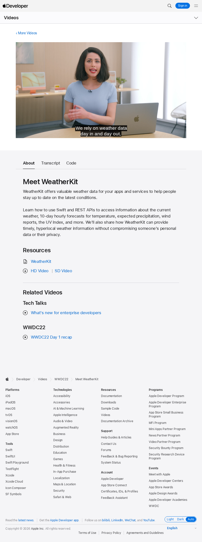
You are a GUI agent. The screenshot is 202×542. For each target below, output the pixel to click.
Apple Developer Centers (166, 481)
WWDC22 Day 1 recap (51, 337)
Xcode (9, 475)
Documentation (111, 396)
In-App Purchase (64, 471)
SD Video (63, 270)
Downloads (108, 402)
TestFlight (12, 469)
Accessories (61, 402)
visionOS (11, 421)
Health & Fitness (64, 465)
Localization (61, 478)
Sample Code (110, 408)
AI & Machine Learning (68, 408)
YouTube (149, 520)
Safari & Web (62, 497)
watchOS (11, 427)
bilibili (106, 520)
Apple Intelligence (65, 415)
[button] (169, 6)
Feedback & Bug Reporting (119, 456)
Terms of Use (87, 533)
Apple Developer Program (166, 396)
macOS (10, 408)
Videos (11, 17)
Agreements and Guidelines (145, 533)
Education (60, 452)
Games (58, 459)
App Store (12, 434)
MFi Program (157, 423)
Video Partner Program (164, 442)
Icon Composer (15, 488)
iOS (7, 396)
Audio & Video (62, 421)
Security (59, 490)
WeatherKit (41, 261)
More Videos (27, 33)
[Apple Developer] (15, 6)
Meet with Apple (159, 474)
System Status (110, 462)
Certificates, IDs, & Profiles (119, 491)
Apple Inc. (38, 528)
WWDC (154, 506)
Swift (8, 450)
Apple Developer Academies (168, 500)
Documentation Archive (117, 421)
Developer (23, 379)
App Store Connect (114, 485)
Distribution (61, 446)
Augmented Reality (66, 427)
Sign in (182, 5)
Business (59, 434)
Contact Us (108, 444)
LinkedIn (117, 520)
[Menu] (196, 6)
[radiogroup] (181, 519)
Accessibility (61, 396)
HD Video (40, 270)
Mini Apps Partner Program (167, 429)
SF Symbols (13, 494)
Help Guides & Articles (116, 437)
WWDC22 (61, 379)
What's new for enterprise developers (66, 312)
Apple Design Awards (163, 493)
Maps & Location (64, 484)
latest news (26, 520)
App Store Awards (161, 487)
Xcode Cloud (14, 481)
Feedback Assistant (114, 498)
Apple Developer (112, 479)
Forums (106, 450)
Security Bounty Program (166, 448)
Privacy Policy (111, 533)
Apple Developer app (64, 520)
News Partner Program (164, 435)
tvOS (8, 415)
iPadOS (10, 402)
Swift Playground (17, 462)
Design (58, 440)
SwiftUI (10, 456)
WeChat (130, 520)
